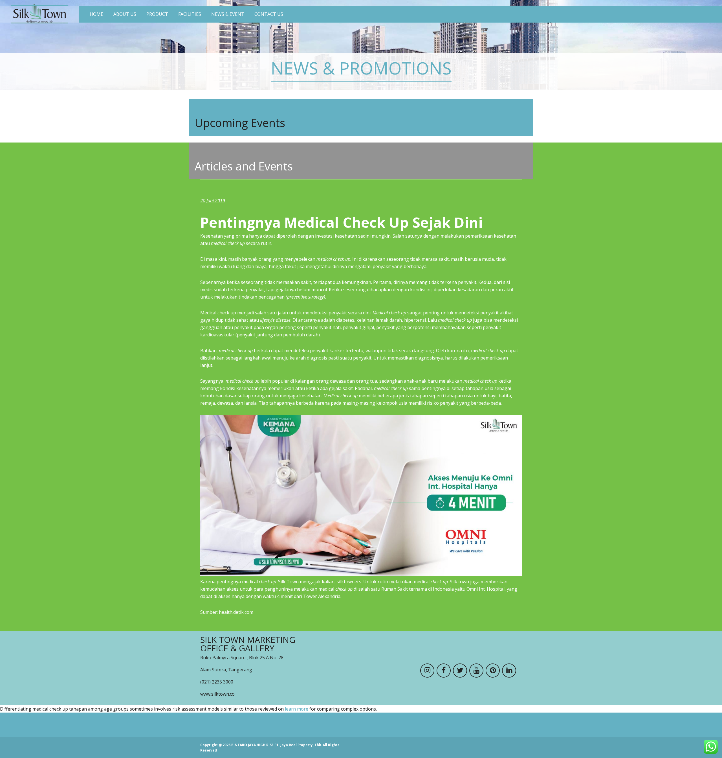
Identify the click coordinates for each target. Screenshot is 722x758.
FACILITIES (189, 14)
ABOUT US (124, 14)
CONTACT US (268, 14)
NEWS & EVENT (227, 14)
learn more (296, 709)
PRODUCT (157, 14)
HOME (96, 14)
